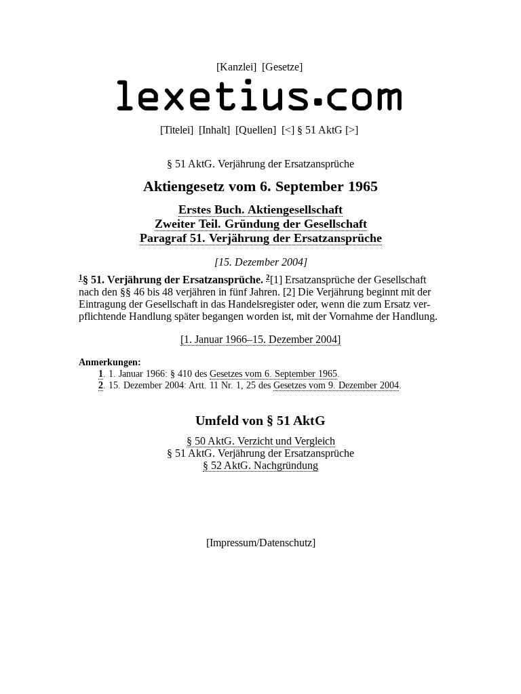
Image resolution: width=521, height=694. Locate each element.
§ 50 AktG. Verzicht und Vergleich (261, 441)
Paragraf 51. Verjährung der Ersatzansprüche (261, 238)
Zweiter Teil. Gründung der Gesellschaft (261, 223)
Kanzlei (236, 67)
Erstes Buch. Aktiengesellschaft (260, 209)
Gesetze (282, 67)
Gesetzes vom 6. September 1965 (273, 373)
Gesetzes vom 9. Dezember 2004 (336, 385)
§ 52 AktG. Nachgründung (260, 465)
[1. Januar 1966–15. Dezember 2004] (260, 339)
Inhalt (214, 130)
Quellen (256, 130)
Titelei (176, 130)
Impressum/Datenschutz (261, 542)
